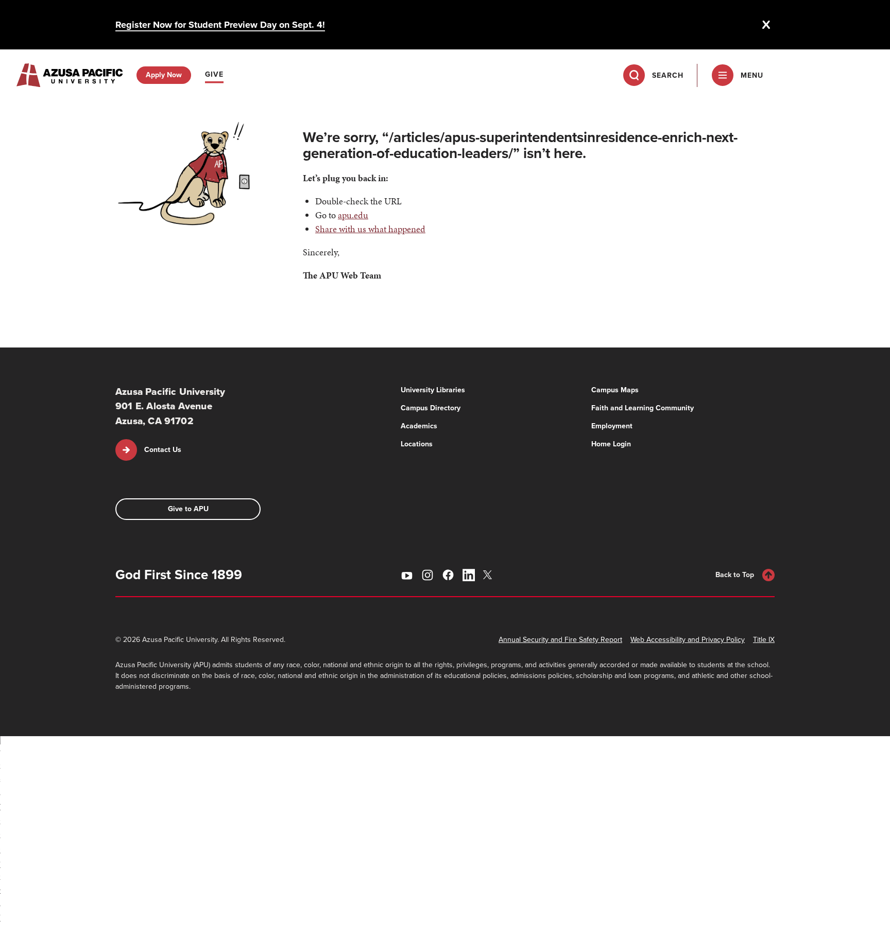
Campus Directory (430, 408)
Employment (611, 426)
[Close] (766, 24)
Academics (419, 426)
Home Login (611, 444)
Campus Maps (615, 390)
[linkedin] (469, 575)
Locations (417, 444)
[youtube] (407, 575)
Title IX (764, 639)
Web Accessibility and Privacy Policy (687, 639)
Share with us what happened (370, 228)
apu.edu (353, 214)
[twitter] (489, 574)
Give (214, 74)
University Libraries (433, 390)
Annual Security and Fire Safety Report (560, 639)
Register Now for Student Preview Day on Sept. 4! (220, 24)
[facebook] (448, 575)
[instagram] (427, 575)
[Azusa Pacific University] (69, 75)
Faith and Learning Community (642, 408)
